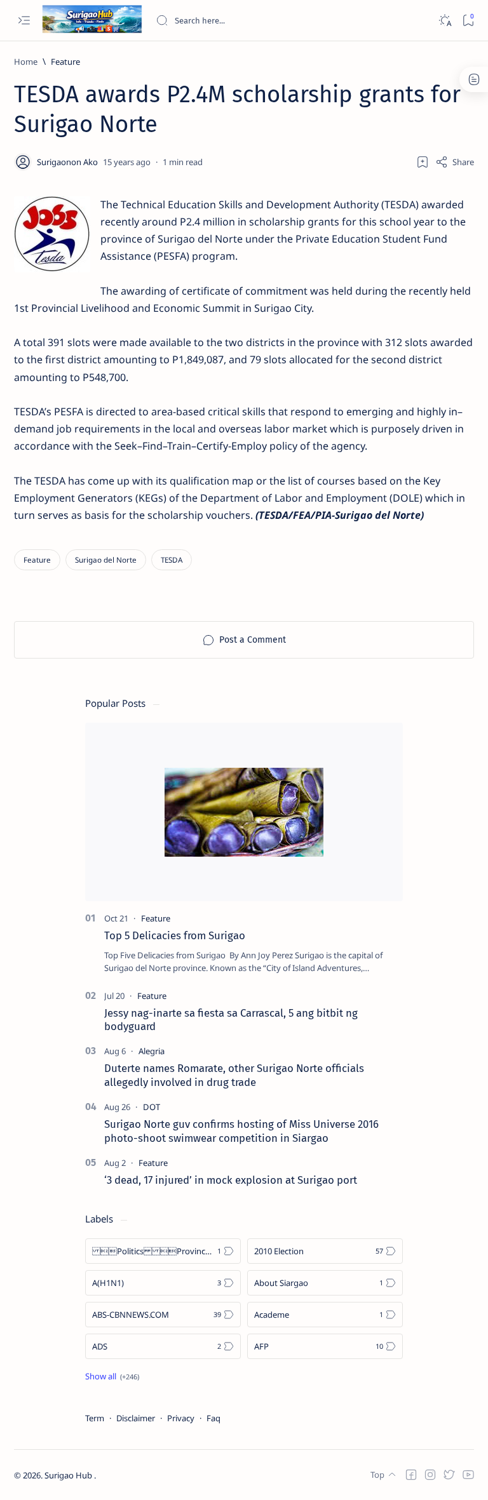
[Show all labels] (112, 1376)
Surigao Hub (69, 1475)
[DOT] (151, 1107)
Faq (213, 1418)
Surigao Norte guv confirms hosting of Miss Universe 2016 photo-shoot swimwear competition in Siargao (241, 1131)
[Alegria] (152, 1051)
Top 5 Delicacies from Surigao (174, 935)
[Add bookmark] (422, 162)
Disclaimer (135, 1418)
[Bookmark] (468, 21)
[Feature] (37, 559)
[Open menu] (24, 21)
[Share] (454, 162)
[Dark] (444, 21)
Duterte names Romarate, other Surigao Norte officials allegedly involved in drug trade (234, 1075)
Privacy (180, 1418)
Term (94, 1418)
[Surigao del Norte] (105, 559)
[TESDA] (171, 559)
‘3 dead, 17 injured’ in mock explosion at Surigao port (230, 1180)
